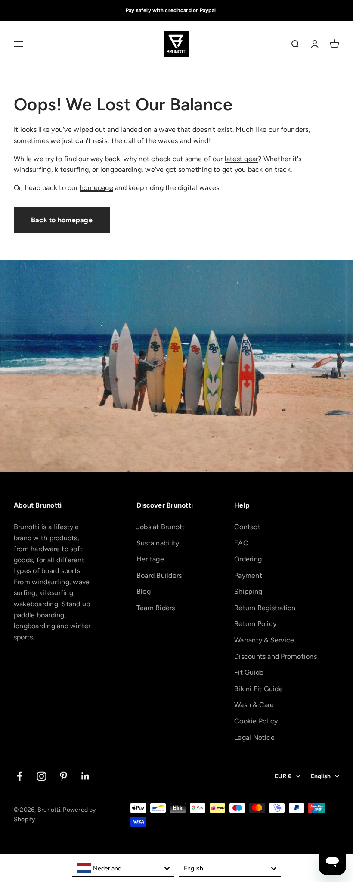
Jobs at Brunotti (161, 527)
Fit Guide (248, 672)
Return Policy (255, 624)
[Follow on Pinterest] (63, 776)
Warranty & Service (264, 640)
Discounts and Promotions (275, 656)
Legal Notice (254, 737)
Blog (143, 591)
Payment (248, 575)
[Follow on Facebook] (19, 776)
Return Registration (265, 608)
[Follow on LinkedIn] (85, 776)
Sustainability (157, 543)
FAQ (241, 543)
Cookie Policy (256, 721)
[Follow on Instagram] (41, 776)
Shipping (248, 591)
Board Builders (159, 575)
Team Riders (155, 608)
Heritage (150, 559)
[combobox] (123, 868)
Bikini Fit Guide (258, 689)
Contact (247, 527)
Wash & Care (254, 705)
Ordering (248, 559)
